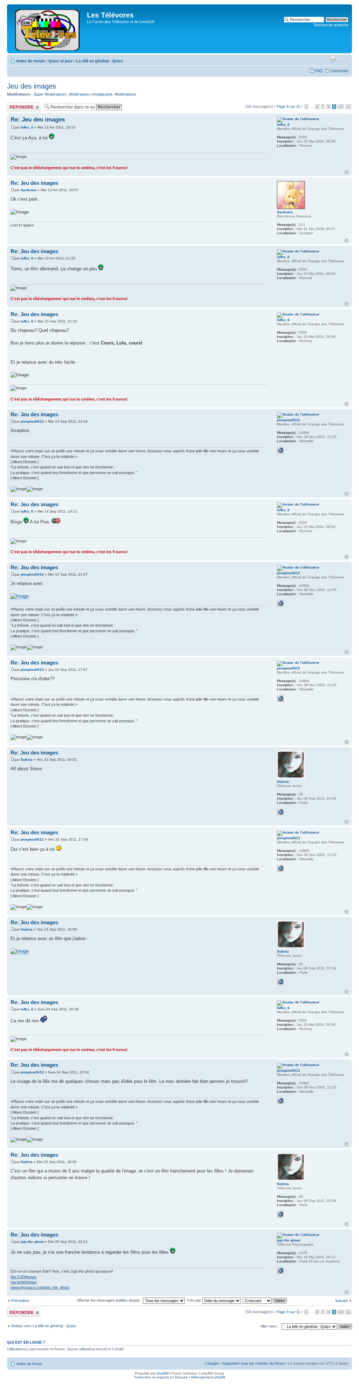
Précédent (20, 1301)
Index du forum (30, 61)
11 (348, 107)
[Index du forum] (48, 28)
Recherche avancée (331, 25)
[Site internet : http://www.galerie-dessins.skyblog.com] (280, 811)
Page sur (288, 106)
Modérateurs (125, 94)
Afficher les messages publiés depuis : (110, 1300)
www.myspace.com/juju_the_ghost (40, 1287)
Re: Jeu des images (38, 119)
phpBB (162, 1373)
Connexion (339, 71)
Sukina (27, 759)
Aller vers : (269, 1326)
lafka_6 (27, 127)
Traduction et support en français (161, 1377)
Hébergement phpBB (208, 1377)
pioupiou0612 (32, 421)
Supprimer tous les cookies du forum (253, 1363)
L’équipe (212, 1363)
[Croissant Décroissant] (265, 1300)
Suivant (341, 1301)
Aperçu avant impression (333, 59)
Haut (346, 172)
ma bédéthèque (24, 1282)
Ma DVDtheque (23, 1277)
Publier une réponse (16, 107)
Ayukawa (28, 190)
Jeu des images (31, 86)
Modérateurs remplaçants (91, 94)
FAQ (319, 71)
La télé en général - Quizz (99, 61)
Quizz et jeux (60, 61)
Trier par (194, 1300)
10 (341, 107)
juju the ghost (32, 1242)
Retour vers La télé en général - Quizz (43, 1326)
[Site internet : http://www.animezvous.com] (280, 1270)
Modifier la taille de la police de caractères (343, 59)
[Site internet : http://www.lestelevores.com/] (280, 450)
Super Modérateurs (50, 94)
